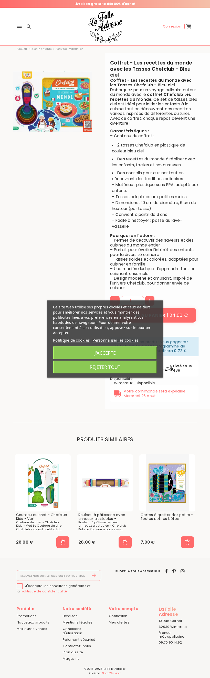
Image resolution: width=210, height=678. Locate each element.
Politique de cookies (71, 340)
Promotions (27, 615)
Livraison (70, 615)
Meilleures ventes (32, 628)
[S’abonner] (94, 575)
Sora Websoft (111, 673)
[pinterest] (174, 571)
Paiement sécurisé (79, 639)
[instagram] (182, 571)
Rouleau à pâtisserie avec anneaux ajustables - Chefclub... (101, 519)
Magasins (71, 658)
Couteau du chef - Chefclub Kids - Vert (41, 517)
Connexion (118, 615)
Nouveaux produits (33, 622)
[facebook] (166, 571)
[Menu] (19, 26)
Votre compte (123, 608)
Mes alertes (119, 622)
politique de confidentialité (44, 591)
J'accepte (105, 353)
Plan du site (73, 652)
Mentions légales (77, 622)
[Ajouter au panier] (62, 542)
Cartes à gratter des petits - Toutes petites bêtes (167, 517)
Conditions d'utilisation (72, 631)
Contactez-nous (77, 646)
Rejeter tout (105, 367)
